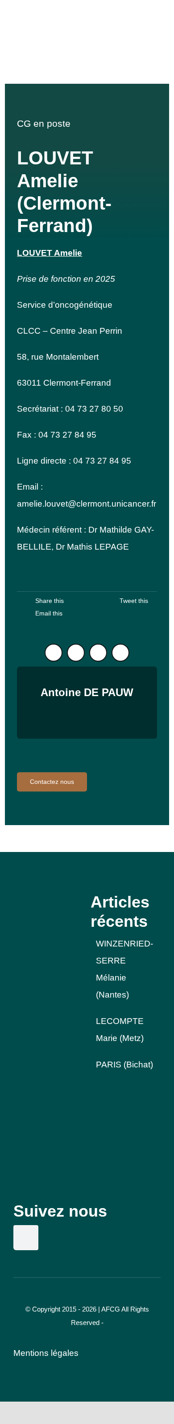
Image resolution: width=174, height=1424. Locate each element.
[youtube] (120, 653)
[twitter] (53, 653)
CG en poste (43, 123)
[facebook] (98, 653)
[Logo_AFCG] (46, 896)
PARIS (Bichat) (124, 1064)
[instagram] (76, 653)
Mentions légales (46, 1353)
